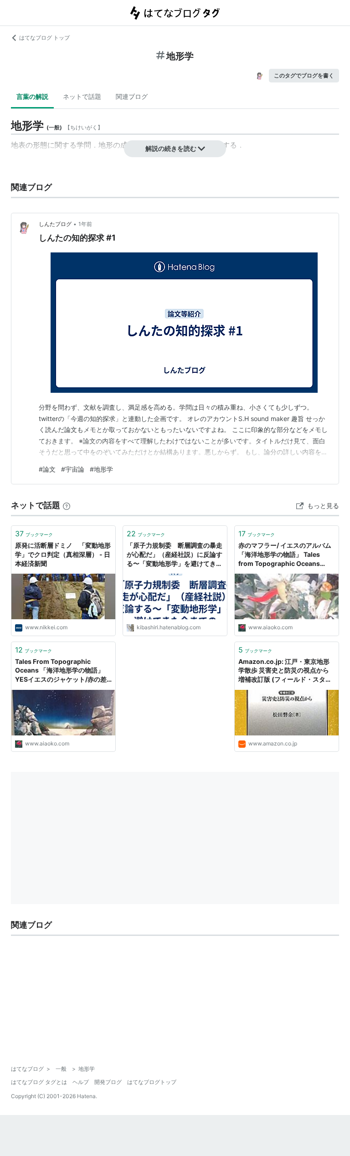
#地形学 (101, 469)
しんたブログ (55, 224)
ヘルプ (80, 1082)
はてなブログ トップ (44, 37)
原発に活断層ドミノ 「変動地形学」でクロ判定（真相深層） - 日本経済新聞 (63, 554)
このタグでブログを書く (304, 75)
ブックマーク (34, 533)
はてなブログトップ (151, 1082)
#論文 (47, 469)
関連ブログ (132, 96)
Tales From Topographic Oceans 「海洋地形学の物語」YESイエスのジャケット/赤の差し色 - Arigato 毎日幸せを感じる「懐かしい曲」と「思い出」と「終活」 (62, 671)
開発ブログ (108, 1082)
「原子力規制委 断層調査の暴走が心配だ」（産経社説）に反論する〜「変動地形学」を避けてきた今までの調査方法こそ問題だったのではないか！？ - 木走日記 (174, 554)
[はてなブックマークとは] (66, 505)
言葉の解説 (32, 96)
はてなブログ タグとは (39, 1082)
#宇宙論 (72, 469)
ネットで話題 (82, 96)
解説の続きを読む (170, 148)
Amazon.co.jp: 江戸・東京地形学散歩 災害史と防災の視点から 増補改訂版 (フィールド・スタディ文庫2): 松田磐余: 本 (285, 671)
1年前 (85, 224)
